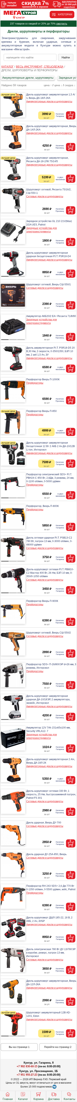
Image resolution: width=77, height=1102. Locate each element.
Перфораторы (34, 382)
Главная (8, 1099)
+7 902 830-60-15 (27, 1066)
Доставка (54, 1099)
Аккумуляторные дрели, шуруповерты (27, 77)
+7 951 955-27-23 (27, 1074)
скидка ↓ (70, 85)
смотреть (61, 23)
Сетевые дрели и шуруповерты (44, 196)
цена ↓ (58, 85)
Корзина (38, 1099)
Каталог (23, 1099)
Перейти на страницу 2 (57, 1047)
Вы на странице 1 (19, 1047)
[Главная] (20, 13)
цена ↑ (48, 85)
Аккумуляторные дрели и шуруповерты (49, 101)
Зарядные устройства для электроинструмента (41, 230)
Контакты (69, 1099)
